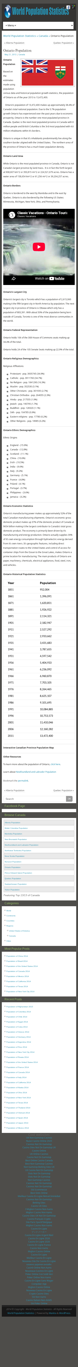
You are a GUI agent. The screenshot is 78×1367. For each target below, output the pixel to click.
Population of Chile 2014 (16, 1017)
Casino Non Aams (39, 1248)
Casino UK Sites (39, 1205)
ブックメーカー (39, 1231)
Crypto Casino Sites (39, 1293)
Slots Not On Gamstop (39, 1173)
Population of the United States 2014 (22, 966)
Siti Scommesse (39, 1189)
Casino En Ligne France (39, 1244)
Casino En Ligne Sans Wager (39, 1280)
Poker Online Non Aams (39, 1277)
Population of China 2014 (17, 956)
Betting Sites (39, 1202)
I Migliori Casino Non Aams (39, 1209)
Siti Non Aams (39, 1296)
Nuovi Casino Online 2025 (39, 1140)
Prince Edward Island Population (18, 873)
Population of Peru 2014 (16, 1047)
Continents (10, 916)
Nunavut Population (13, 862)
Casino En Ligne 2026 (39, 1238)
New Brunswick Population (16, 839)
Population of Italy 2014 (16, 1077)
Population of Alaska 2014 (17, 1088)
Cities (8, 941)
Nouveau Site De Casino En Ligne (39, 1261)
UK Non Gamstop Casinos (39, 1137)
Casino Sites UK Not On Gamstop (39, 1215)
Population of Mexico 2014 (17, 976)
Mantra (52, 1313)
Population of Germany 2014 (18, 1037)
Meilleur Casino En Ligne (39, 1257)
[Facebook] (67, 7)
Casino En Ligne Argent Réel (39, 1235)
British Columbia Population (16, 828)
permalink (23, 780)
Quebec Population (63, 42)
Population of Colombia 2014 (18, 1012)
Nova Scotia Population (14, 856)
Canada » (45, 36)
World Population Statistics (20, 1313)
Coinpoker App (39, 1283)
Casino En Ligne (39, 1228)
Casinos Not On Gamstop (39, 1144)
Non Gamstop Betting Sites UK (39, 1166)
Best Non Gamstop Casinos (39, 1163)
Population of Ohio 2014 (16, 1093)
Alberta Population (14, 42)
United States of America (19, 931)
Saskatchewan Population (16, 884)
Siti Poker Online (39, 1303)
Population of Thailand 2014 (18, 1108)
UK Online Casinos (39, 1153)
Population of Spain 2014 (17, 1118)
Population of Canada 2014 (18, 971)
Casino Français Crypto (39, 1218)
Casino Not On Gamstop (39, 1157)
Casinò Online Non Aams (39, 1267)
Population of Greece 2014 (17, 1032)
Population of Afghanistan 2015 (19, 1007)
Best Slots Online (39, 1192)
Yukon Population (12, 890)
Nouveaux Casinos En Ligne (39, 1270)
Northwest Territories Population (18, 851)
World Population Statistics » (21, 36)
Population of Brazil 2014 (17, 961)
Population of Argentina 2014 (18, 1042)
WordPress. (65, 1313)
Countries (10, 921)
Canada (22, 54)
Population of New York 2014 (18, 1098)
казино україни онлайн (39, 1264)
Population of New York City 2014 (20, 991)
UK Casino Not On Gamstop (39, 1170)
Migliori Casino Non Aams (39, 1212)
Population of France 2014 (17, 1067)
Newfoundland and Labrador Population (36, 771)
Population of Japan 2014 (17, 1123)
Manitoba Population (13, 834)
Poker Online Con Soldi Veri (39, 1274)
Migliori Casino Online (39, 1251)
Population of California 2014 (18, 981)
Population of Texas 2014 (17, 986)
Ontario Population (12, 867)
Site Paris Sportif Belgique (39, 1222)
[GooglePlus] (72, 7)
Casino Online (39, 1150)
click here (55, 764)
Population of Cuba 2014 (17, 1027)
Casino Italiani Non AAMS (39, 1300)
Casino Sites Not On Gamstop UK (39, 1147)
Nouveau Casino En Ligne (39, 1290)
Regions (9, 926)
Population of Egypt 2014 (17, 1022)
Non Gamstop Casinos (39, 1179)
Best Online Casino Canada (39, 1160)
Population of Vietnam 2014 (18, 1113)
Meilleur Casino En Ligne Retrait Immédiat (39, 1196)
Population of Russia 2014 (17, 1057)
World (8, 911)
